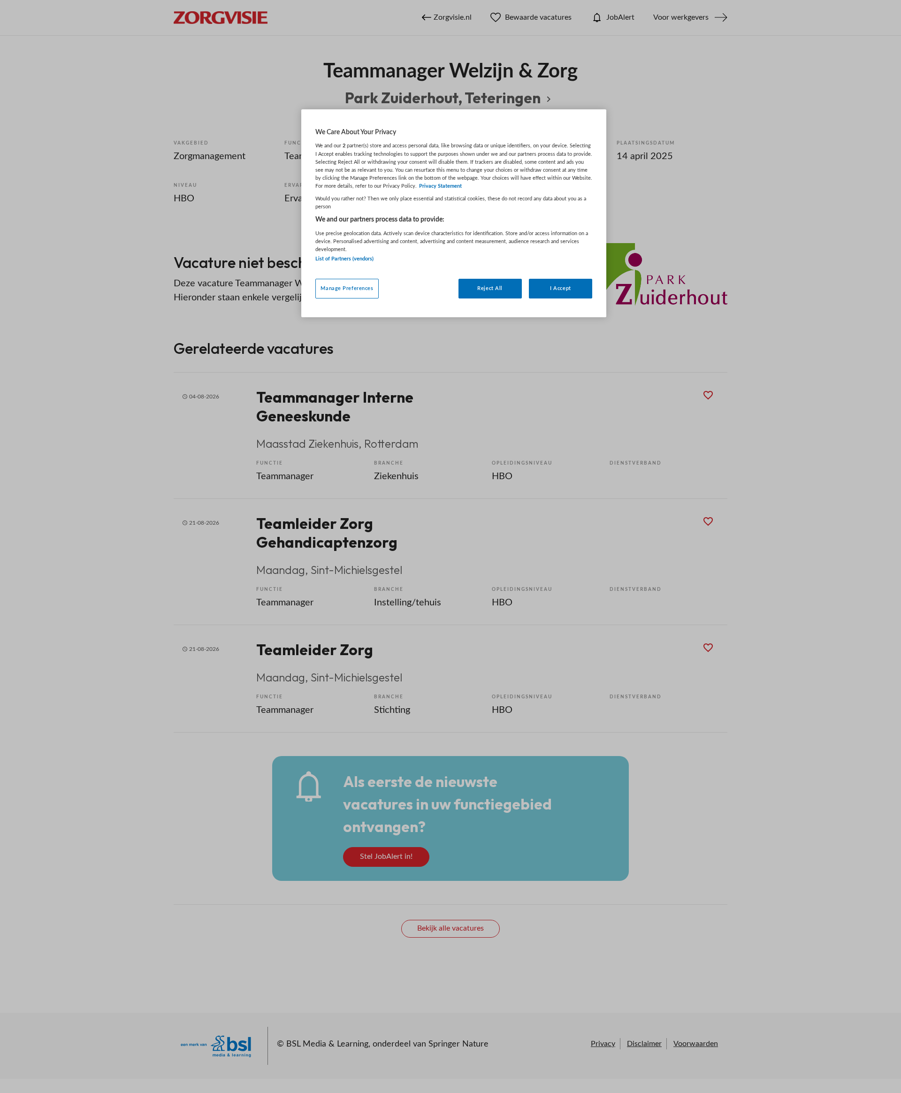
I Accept (560, 288)
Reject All (490, 288)
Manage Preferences (347, 288)
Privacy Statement (440, 186)
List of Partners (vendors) (344, 258)
